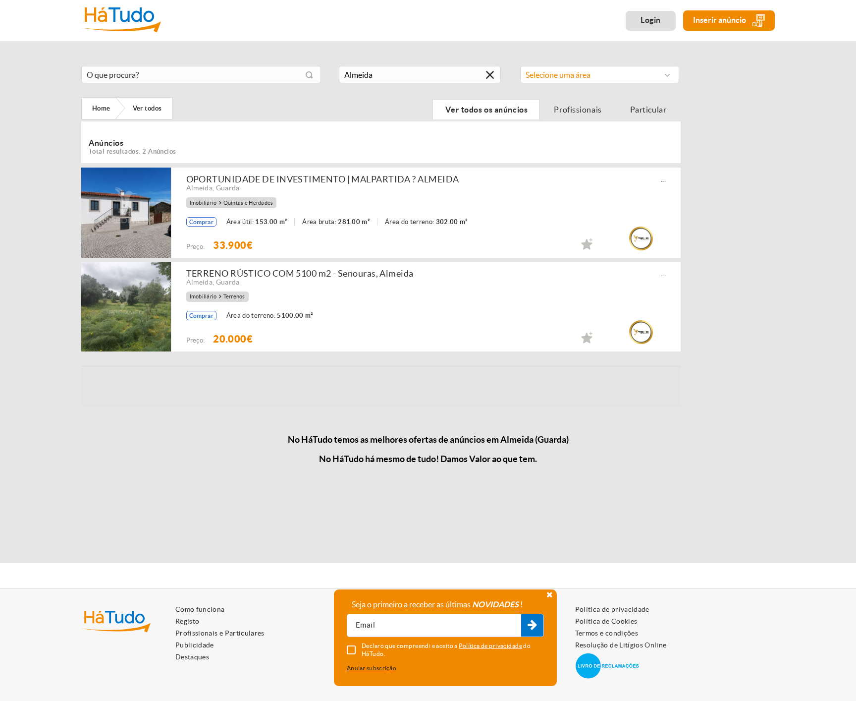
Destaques (192, 657)
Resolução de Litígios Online (621, 645)
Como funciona (200, 609)
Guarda (228, 188)
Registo (187, 621)
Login (651, 19)
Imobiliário (203, 203)
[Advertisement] (735, 209)
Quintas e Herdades (248, 203)
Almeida (199, 188)
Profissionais (578, 110)
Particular (649, 110)
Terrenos (234, 296)
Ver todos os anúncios (486, 110)
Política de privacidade (612, 609)
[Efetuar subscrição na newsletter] (532, 625)
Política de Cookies (606, 621)
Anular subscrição (371, 668)
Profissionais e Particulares (220, 633)
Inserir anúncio (720, 19)
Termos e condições (606, 633)
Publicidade (194, 645)
